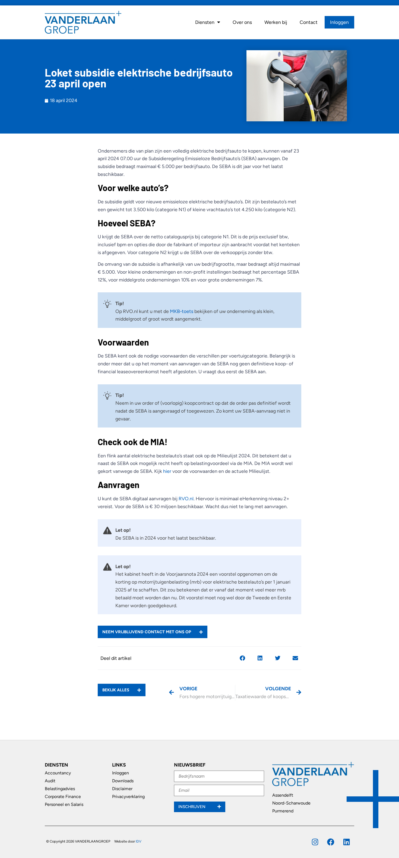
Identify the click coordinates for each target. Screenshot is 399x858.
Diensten (204, 22)
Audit (50, 780)
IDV (138, 841)
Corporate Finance (63, 796)
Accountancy (58, 772)
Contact (309, 22)
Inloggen (339, 22)
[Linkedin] (346, 842)
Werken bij (275, 22)
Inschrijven (192, 806)
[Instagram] (315, 842)
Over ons (242, 22)
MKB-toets (181, 311)
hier (167, 471)
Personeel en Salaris (64, 804)
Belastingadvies (60, 788)
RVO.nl (186, 498)
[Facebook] (330, 842)
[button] (242, 658)
